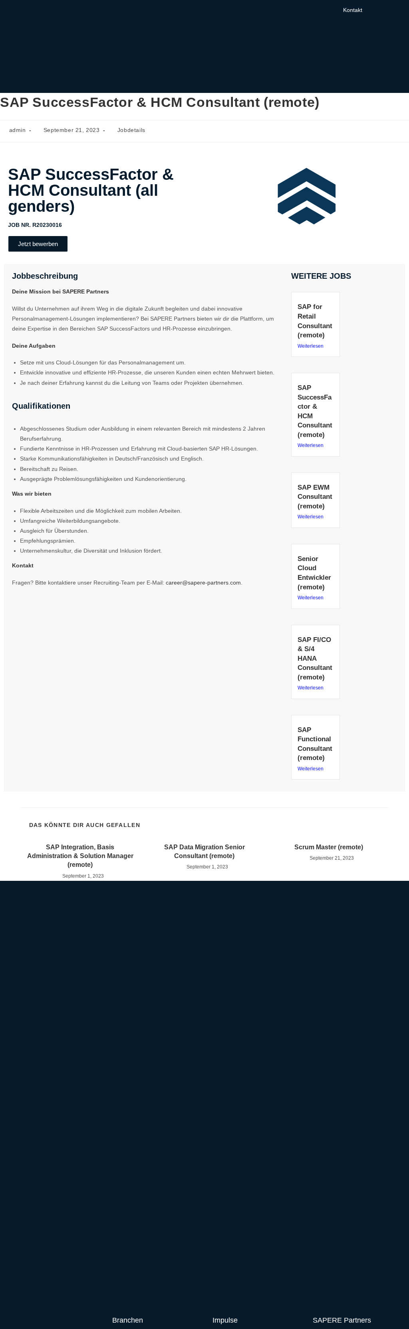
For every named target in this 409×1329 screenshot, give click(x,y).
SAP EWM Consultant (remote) (315, 497)
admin (17, 130)
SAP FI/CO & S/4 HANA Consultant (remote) (315, 658)
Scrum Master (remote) (328, 847)
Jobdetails (131, 130)
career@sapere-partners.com (203, 582)
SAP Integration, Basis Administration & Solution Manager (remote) (80, 856)
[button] (391, 9)
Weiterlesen (311, 346)
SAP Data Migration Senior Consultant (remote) (204, 851)
